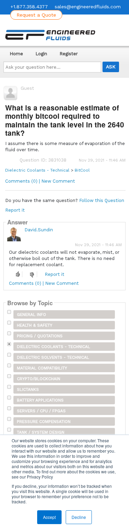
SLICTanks (28, 389)
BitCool (82, 170)
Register (69, 53)
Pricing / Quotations (40, 336)
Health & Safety (34, 325)
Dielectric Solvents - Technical (53, 357)
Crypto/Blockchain (38, 378)
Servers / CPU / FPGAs (41, 410)
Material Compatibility (42, 368)
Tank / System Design (40, 432)
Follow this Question (101, 200)
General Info (31, 314)
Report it (15, 210)
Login (41, 53)
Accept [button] (49, 517)
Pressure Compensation (44, 421)
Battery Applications (40, 400)
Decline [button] (79, 517)
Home (16, 53)
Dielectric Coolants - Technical (37, 170)
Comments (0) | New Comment (40, 181)
